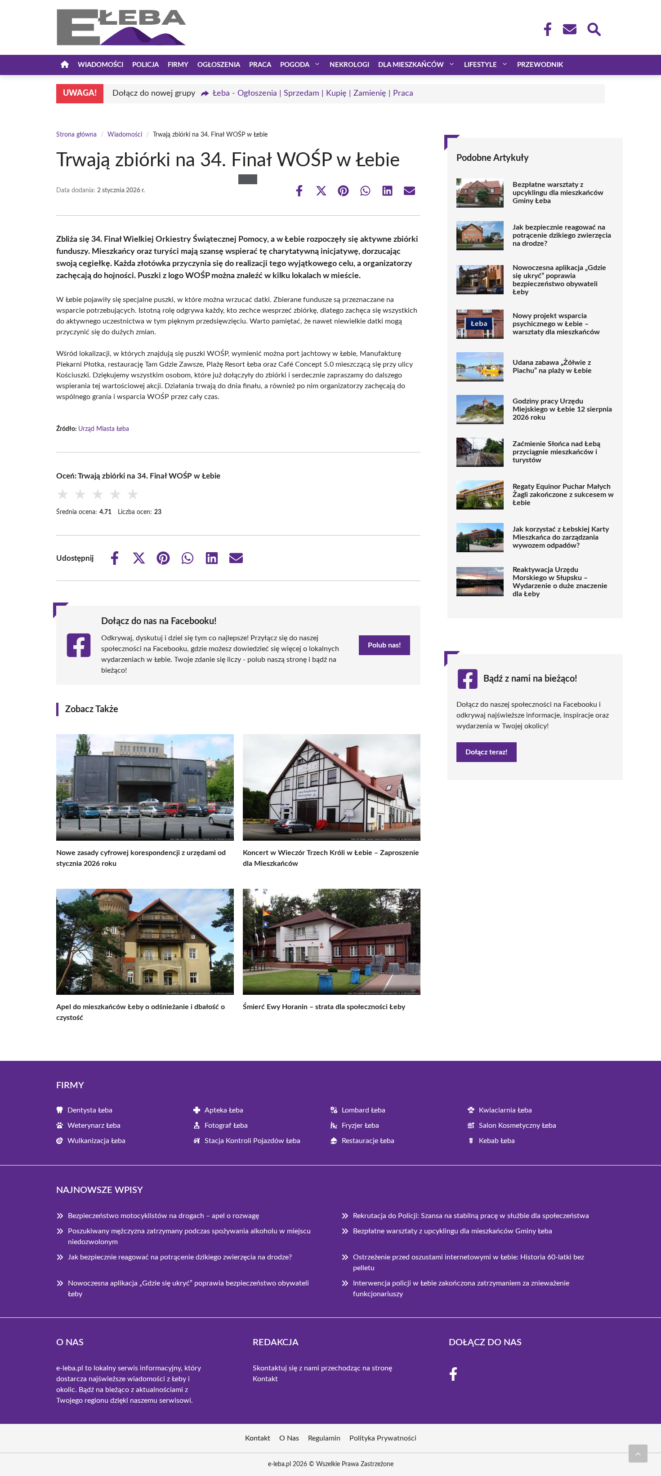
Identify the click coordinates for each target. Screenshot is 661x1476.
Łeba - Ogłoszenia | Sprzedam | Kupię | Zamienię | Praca (313, 93)
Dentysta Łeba (89, 1110)
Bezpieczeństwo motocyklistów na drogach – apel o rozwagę (163, 1215)
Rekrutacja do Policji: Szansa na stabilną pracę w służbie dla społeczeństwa (471, 1215)
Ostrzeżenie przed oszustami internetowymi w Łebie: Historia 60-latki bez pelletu (468, 1263)
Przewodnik (540, 65)
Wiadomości (100, 65)
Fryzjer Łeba (360, 1125)
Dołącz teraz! (486, 752)
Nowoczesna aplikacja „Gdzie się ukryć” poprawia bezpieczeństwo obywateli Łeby (559, 280)
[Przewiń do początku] (638, 1454)
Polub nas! (384, 645)
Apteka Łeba (224, 1110)
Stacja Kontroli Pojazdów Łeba (252, 1140)
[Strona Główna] (64, 65)
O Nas (289, 1438)
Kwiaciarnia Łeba (505, 1110)
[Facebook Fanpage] (545, 29)
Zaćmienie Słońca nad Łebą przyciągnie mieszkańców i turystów (556, 452)
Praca (260, 65)
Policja (145, 65)
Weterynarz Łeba (94, 1125)
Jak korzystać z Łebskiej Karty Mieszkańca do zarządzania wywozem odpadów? (561, 537)
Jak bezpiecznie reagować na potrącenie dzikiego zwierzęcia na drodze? (562, 235)
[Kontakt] (569, 29)
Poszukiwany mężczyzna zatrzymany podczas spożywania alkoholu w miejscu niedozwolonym (189, 1237)
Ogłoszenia (218, 65)
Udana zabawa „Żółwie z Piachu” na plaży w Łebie (552, 366)
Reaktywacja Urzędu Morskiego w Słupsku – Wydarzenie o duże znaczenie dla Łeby (560, 582)
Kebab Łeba (497, 1140)
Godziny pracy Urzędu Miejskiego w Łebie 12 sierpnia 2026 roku (562, 409)
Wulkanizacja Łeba (96, 1140)
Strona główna (76, 135)
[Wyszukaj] (593, 28)
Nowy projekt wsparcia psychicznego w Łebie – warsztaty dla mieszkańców (556, 324)
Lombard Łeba (363, 1110)
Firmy (178, 65)
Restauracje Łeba (368, 1140)
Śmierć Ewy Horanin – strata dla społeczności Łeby (324, 1007)
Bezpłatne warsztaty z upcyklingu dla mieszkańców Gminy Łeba (558, 192)
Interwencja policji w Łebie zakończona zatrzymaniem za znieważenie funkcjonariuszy (461, 1289)
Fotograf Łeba (226, 1125)
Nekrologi (349, 65)
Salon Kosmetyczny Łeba (517, 1125)
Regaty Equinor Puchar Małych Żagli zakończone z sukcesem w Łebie (563, 494)
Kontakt (265, 1379)
